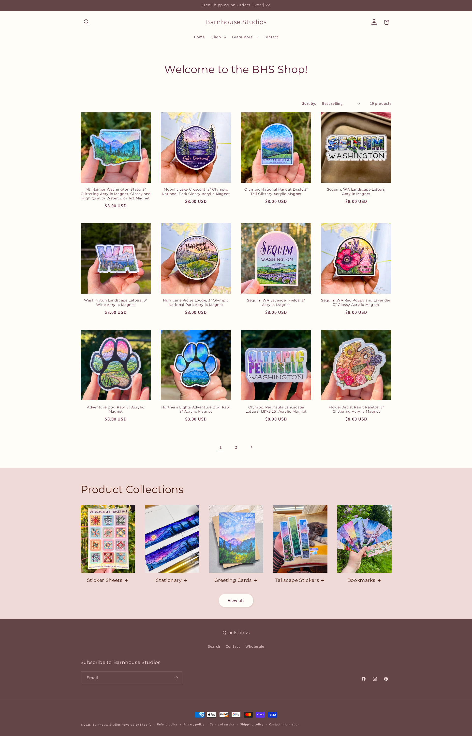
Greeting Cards (233, 580)
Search (214, 646)
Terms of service (222, 724)
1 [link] (221, 447)
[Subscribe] (176, 678)
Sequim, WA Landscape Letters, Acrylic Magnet (356, 191)
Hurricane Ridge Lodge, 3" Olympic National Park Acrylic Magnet (196, 303)
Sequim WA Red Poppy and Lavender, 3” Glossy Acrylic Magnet (356, 303)
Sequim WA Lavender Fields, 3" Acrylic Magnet (276, 303)
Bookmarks (361, 580)
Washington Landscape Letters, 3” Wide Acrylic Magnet (115, 303)
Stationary (168, 580)
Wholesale (255, 646)
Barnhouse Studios (106, 724)
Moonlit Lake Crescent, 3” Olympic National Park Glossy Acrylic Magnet (196, 191)
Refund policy (167, 724)
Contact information (284, 724)
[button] (87, 22)
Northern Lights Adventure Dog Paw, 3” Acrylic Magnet (196, 409)
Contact (233, 646)
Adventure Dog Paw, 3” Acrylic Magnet (115, 409)
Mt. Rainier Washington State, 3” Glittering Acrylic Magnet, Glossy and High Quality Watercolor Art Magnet (115, 193)
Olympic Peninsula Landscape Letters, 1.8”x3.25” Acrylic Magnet (276, 409)
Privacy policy (193, 724)
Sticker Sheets (104, 580)
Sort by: (309, 103)
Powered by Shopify (136, 724)
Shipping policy (251, 724)
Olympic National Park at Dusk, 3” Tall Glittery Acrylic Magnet (276, 191)
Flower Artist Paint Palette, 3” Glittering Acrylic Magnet (356, 409)
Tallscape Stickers (297, 580)
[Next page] (251, 447)
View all (236, 600)
